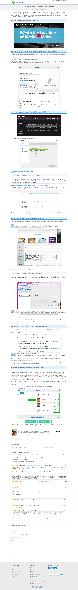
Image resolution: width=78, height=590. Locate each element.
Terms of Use (34, 581)
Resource (32, 571)
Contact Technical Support (35, 574)
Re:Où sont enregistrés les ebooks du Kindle (35, 447)
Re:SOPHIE (28, 510)
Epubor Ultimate (15, 567)
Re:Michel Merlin (27, 454)
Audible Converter (16, 572)
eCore (13, 576)
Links (49, 581)
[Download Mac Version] (45, 421)
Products (53, 2)
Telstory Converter (16, 571)
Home (48, 2)
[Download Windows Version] (31, 421)
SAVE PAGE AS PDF (17, 439)
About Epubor (29, 581)
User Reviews (40, 581)
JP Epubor (52, 581)
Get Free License (33, 576)
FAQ (30, 567)
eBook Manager (15, 569)
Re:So (25, 499)
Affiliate (45, 581)
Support (63, 2)
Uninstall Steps (33, 578)
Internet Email (24, 538)
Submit (60, 574)
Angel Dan (20, 431)
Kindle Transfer (15, 574)
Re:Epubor (27, 505)
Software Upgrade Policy (35, 572)
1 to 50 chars (25, 534)
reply (66, 447)
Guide (58, 2)
